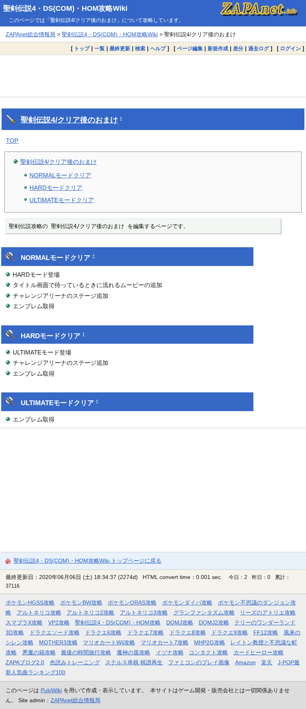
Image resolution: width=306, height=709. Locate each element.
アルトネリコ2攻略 (90, 612)
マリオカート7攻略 (164, 642)
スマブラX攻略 (24, 622)
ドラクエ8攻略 (187, 632)
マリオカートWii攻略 (109, 642)
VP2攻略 (59, 622)
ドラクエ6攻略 (103, 632)
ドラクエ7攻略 (145, 632)
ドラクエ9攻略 (229, 632)
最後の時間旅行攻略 (86, 652)
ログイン (290, 48)
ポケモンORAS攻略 (132, 602)
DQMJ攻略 (179, 622)
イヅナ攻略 (170, 652)
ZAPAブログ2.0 (25, 662)
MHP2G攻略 (209, 642)
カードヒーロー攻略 (258, 652)
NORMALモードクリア (60, 175)
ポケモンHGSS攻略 (30, 602)
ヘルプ (158, 48)
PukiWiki (51, 690)
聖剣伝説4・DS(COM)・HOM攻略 (118, 622)
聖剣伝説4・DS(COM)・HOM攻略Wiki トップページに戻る (87, 560)
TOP (12, 140)
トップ (82, 48)
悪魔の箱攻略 (39, 652)
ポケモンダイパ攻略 (187, 602)
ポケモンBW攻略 (81, 602)
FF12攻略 (265, 632)
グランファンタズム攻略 (204, 612)
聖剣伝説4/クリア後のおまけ (69, 120)
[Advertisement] (153, 76)
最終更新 (120, 48)
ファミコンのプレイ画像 (199, 662)
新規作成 (218, 48)
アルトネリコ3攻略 (144, 612)
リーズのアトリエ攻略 (268, 612)
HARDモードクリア (55, 187)
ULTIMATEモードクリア (61, 200)
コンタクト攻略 (208, 652)
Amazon (245, 662)
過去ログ (258, 48)
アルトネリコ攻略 (39, 612)
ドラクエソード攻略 (54, 632)
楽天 (266, 662)
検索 (140, 48)
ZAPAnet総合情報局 (30, 34)
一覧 (99, 48)
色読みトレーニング (75, 662)
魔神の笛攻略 (133, 652)
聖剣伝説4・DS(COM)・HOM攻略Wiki (65, 8)
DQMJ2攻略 (214, 622)
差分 (238, 48)
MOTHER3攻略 (58, 642)
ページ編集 (190, 48)
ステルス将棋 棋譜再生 (134, 662)
